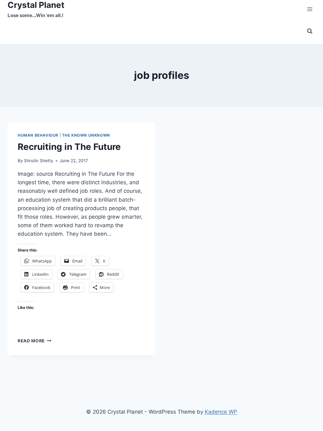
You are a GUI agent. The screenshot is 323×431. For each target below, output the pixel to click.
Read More (34, 340)
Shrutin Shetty (38, 160)
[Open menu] (309, 9)
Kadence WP (221, 412)
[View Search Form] (309, 31)
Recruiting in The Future (69, 146)
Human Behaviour (38, 135)
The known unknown (86, 135)
